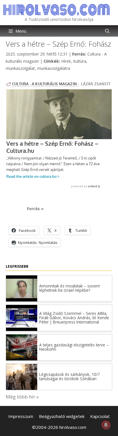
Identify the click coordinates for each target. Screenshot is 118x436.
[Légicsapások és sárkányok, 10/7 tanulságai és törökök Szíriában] (21, 388)
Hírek (66, 61)
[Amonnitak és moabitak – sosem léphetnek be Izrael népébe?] (21, 299)
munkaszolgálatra (53, 68)
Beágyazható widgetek (61, 416)
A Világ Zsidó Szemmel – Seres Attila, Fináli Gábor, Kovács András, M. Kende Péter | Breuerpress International (74, 318)
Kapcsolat (100, 416)
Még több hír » (22, 396)
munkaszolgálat (20, 68)
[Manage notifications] (106, 424)
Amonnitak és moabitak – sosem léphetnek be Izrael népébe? (69, 288)
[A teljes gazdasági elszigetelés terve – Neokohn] (21, 358)
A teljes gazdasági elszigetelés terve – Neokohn (74, 347)
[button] (107, 31)
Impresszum (20, 416)
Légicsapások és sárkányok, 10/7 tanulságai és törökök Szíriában (69, 376)
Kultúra (79, 61)
